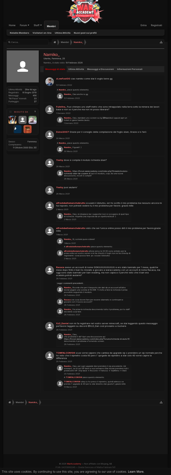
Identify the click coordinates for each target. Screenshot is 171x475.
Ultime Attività (62, 32)
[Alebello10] (28, 129)
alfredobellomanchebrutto (70, 203)
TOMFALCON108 (65, 352)
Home (12, 25)
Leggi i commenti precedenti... (70, 283)
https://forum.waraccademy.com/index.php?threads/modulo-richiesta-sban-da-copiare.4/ (96, 172)
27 (35, 101)
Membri (51, 26)
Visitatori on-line (42, 32)
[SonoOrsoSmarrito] (33, 120)
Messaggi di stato (55, 69)
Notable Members (19, 32)
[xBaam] (13, 120)
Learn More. (136, 471)
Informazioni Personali (129, 69)
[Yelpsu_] (18, 129)
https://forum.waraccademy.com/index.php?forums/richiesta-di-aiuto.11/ (97, 339)
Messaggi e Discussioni (100, 69)
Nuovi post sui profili (85, 32)
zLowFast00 (63, 78)
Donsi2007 (62, 132)
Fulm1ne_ (61, 106)
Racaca (60, 267)
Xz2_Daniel (62, 323)
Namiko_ (63, 90)
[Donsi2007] (23, 120)
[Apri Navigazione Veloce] (161, 42)
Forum (23, 25)
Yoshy (59, 160)
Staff (36, 25)
